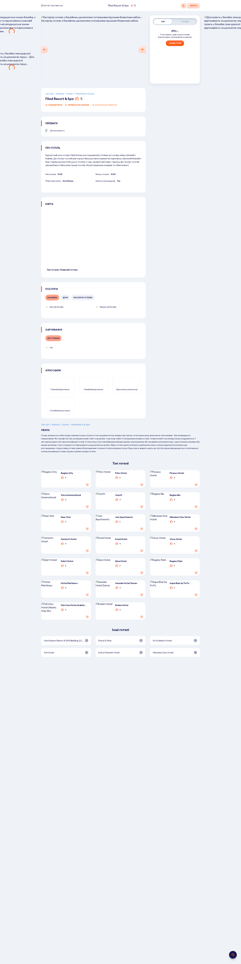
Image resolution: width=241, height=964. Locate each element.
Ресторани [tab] (53, 338)
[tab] (163, 21)
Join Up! (49, 93)
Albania (60, 93)
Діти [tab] (65, 297)
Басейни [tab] (52, 297)
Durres (69, 93)
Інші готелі (120, 630)
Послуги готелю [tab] (82, 297)
